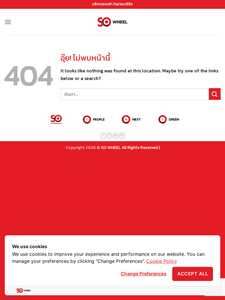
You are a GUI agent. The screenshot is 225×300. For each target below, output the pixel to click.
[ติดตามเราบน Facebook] (103, 136)
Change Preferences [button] (143, 274)
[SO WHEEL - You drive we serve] (113, 21)
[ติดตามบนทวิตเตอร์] (115, 136)
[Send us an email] (122, 136)
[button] (7, 22)
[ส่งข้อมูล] (215, 94)
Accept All (192, 274)
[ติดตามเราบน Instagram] (109, 136)
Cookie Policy (161, 261)
